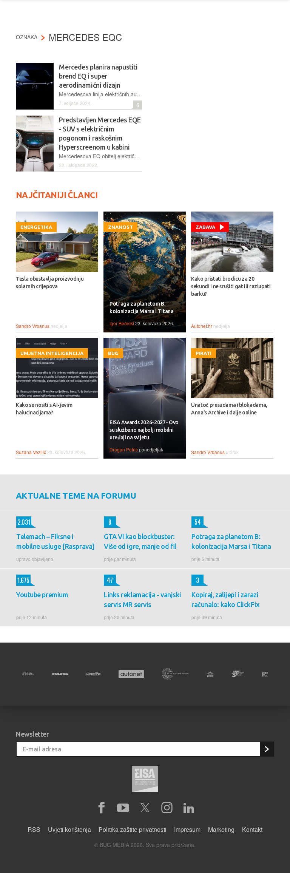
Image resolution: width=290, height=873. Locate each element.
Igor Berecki (122, 323)
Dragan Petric (124, 449)
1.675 (22, 580)
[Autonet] (131, 674)
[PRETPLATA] (266, 749)
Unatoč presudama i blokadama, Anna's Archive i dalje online (229, 409)
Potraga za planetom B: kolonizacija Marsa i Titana (142, 307)
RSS (34, 829)
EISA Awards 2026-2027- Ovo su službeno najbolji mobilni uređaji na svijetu (144, 429)
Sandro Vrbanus (32, 326)
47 (108, 580)
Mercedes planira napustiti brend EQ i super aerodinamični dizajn (98, 76)
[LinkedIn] (189, 808)
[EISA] (145, 780)
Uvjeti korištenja (69, 829)
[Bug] (60, 674)
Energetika (36, 227)
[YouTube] (123, 808)
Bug (113, 353)
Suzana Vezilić (31, 452)
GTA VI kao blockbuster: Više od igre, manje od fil (140, 541)
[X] (145, 808)
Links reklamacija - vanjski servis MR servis (142, 599)
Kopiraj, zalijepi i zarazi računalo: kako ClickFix (225, 599)
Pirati (203, 353)
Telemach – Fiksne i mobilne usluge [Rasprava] (55, 541)
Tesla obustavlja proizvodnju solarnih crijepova (49, 282)
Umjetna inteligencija (51, 353)
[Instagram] (167, 808)
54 (196, 522)
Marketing (221, 829)
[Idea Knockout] (210, 674)
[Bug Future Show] (175, 674)
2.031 (23, 522)
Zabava (205, 227)
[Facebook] (101, 808)
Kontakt (252, 829)
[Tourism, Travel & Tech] (237, 674)
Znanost (120, 227)
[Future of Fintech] (265, 674)
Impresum (187, 829)
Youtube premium (42, 594)
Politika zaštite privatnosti (133, 829)
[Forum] (28, 674)
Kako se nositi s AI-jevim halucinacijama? (44, 409)
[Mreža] (93, 674)
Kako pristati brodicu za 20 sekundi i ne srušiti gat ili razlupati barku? (231, 286)
